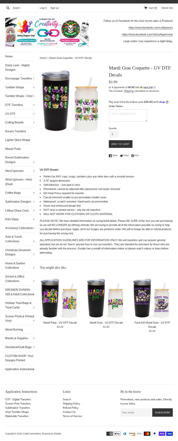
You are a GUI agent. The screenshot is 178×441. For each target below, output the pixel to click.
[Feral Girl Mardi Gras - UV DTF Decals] (152, 296)
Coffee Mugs (20, 192)
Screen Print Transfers (18, 403)
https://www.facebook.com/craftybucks (151, 27)
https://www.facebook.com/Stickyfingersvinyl (147, 34)
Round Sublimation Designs (20, 160)
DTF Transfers (20, 104)
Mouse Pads (13, 148)
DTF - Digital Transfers (18, 399)
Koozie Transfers (15, 131)
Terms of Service (72, 416)
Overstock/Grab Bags (20, 347)
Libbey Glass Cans (20, 210)
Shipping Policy (71, 403)
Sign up (54, 8)
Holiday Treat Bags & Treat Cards (20, 305)
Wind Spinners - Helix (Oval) (18, 182)
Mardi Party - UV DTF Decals (60, 322)
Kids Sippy (20, 219)
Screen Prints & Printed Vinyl (20, 318)
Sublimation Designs (20, 201)
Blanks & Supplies (20, 338)
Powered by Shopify (51, 433)
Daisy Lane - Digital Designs (17, 67)
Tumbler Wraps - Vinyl (20, 96)
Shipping (129, 90)
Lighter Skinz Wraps (17, 139)
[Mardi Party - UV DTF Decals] (60, 296)
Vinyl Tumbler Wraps (17, 411)
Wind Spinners (20, 170)
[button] (141, 87)
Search (67, 399)
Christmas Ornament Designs (20, 252)
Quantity (113, 128)
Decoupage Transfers (20, 78)
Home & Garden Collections (20, 265)
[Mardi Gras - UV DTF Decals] (106, 296)
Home (9, 56)
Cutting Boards (20, 122)
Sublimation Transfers (17, 407)
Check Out (167, 8)
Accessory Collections (20, 228)
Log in (43, 8)
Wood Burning (14, 329)
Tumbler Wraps (20, 87)
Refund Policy (71, 407)
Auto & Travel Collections (20, 239)
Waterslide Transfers (17, 416)
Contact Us (69, 411)
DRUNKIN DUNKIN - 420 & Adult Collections (20, 292)
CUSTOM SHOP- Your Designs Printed (19, 358)
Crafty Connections (32, 433)
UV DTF (20, 113)
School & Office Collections (20, 279)
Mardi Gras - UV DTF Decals (106, 322)
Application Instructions (20, 369)
